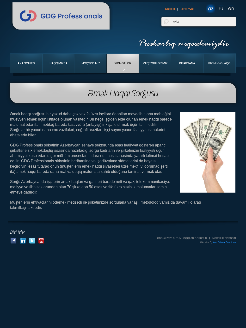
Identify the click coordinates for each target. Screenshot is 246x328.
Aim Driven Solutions (224, 242)
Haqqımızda (58, 63)
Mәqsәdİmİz (90, 63)
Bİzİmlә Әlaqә (219, 63)
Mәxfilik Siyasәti (224, 238)
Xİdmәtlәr (122, 63)
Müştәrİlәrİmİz (155, 63)
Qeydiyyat (187, 9)
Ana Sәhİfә (26, 63)
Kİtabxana (187, 63)
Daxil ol (170, 9)
